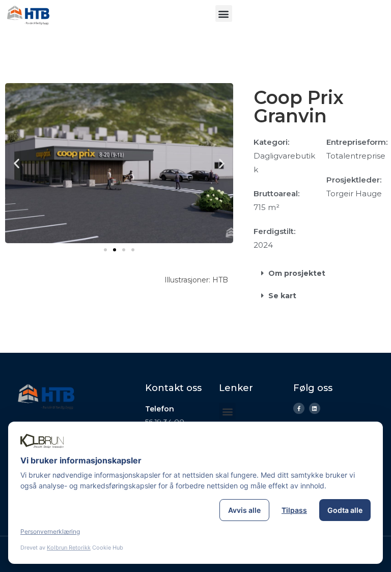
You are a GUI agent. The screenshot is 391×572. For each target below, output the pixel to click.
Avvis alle (244, 510)
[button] (223, 13)
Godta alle (344, 510)
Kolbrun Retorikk (69, 547)
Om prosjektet (296, 273)
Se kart (282, 295)
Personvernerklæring (50, 531)
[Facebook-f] (298, 408)
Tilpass (294, 510)
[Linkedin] (314, 408)
